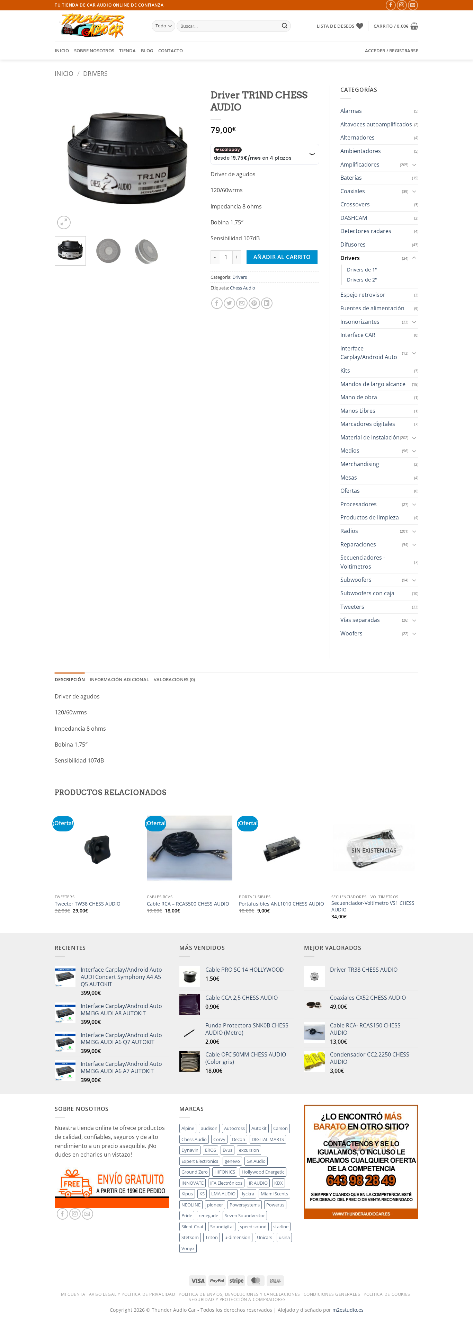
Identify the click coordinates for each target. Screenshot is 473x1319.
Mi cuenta (73, 1294)
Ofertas (350, 490)
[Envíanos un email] (413, 5)
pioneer (215, 1205)
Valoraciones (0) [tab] (174, 679)
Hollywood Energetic (263, 1172)
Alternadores (357, 137)
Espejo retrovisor (362, 294)
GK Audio (256, 1161)
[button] (396, 26)
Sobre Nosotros (94, 50)
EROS (210, 1150)
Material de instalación (370, 437)
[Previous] (66, 158)
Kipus (187, 1194)
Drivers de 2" (362, 279)
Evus (227, 1150)
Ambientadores (360, 151)
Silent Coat (192, 1226)
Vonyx (188, 1248)
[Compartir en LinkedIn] (267, 303)
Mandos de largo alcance (372, 384)
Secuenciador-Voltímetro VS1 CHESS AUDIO (372, 906)
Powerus (275, 1205)
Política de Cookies (387, 1294)
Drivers (95, 73)
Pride (186, 1215)
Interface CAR (357, 335)
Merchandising (359, 464)
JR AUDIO (258, 1183)
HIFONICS (224, 1172)
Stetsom (190, 1237)
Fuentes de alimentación (372, 308)
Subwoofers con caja (367, 593)
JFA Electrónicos (226, 1183)
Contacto (170, 50)
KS (202, 1194)
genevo (232, 1161)
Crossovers (355, 204)
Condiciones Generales (332, 1294)
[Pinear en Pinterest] (254, 303)
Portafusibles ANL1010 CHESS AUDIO (281, 904)
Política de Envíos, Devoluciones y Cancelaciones (239, 1294)
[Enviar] (285, 26)
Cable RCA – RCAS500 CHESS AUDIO (188, 904)
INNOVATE (192, 1183)
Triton (211, 1237)
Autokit (259, 1128)
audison (209, 1128)
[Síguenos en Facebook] (391, 5)
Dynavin (189, 1150)
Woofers (351, 633)
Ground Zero (194, 1172)
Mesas (348, 477)
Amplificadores (360, 164)
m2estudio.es (348, 1310)
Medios (349, 450)
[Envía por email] (242, 303)
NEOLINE (190, 1205)
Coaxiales (352, 191)
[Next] (188, 158)
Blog (147, 50)
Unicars (264, 1237)
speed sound (253, 1226)
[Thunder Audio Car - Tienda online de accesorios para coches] (98, 26)
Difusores (353, 244)
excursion (249, 1150)
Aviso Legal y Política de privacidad (132, 1294)
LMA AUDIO (223, 1194)
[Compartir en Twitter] (229, 303)
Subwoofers (356, 579)
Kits (345, 370)
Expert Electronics (199, 1161)
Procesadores (358, 504)
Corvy (219, 1139)
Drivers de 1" (362, 269)
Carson (280, 1128)
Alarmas (351, 111)
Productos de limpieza (369, 517)
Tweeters (352, 607)
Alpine (187, 1128)
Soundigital (221, 1226)
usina (284, 1237)
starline (280, 1226)
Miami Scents (274, 1194)
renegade (208, 1215)
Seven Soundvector (245, 1215)
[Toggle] (414, 164)
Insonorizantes (360, 322)
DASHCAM (353, 218)
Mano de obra (358, 397)
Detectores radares (365, 231)
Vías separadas (360, 620)
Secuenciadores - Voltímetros (362, 562)
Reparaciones (358, 544)
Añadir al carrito (282, 257)
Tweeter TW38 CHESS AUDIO (88, 904)
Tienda (127, 50)
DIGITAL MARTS (268, 1139)
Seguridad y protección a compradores (237, 1299)
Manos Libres (357, 411)
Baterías (351, 177)
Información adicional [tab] (119, 679)
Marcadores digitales (367, 424)
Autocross (234, 1128)
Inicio (62, 50)
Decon (238, 1139)
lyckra (248, 1194)
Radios (349, 531)
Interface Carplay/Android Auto (368, 353)
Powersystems (245, 1205)
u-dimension (237, 1237)
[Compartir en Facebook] (217, 303)
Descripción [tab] (70, 679)
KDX (278, 1183)
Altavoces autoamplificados (376, 124)
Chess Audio (242, 288)
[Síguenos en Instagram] (402, 5)
